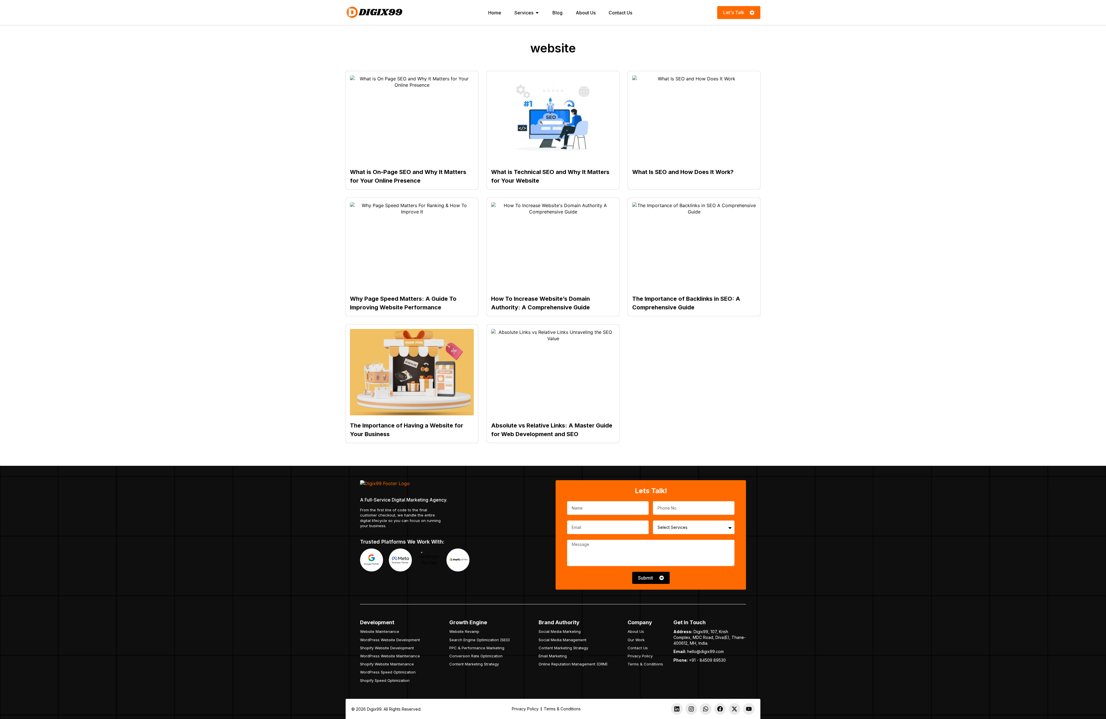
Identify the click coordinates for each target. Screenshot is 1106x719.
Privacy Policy (640, 656)
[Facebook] (720, 709)
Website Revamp (464, 631)
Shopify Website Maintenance (387, 664)
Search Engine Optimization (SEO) (479, 639)
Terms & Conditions (645, 664)
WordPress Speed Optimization (388, 672)
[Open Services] (537, 12)
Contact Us (638, 648)
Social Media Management (562, 639)
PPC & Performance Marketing (476, 648)
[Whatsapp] (705, 709)
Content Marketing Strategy (474, 664)
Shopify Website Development (387, 648)
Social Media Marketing (560, 631)
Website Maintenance (379, 631)
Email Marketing (553, 656)
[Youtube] (749, 709)
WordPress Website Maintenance (390, 656)
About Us (636, 631)
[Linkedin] (677, 709)
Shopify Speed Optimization (385, 680)
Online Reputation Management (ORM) (573, 664)
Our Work (636, 639)
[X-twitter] (734, 709)
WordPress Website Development (390, 639)
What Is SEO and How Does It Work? (683, 172)
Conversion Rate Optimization (476, 656)
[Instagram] (691, 709)
